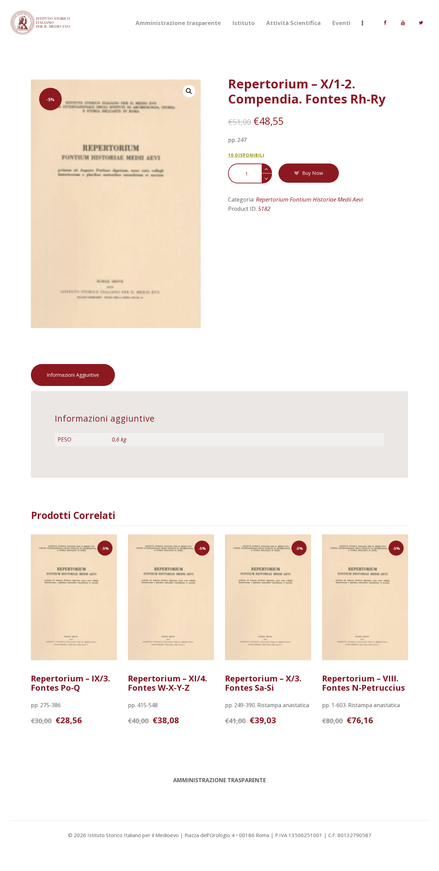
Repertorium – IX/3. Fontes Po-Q (70, 683)
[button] (189, 91)
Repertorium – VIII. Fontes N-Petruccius (363, 683)
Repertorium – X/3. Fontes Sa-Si (263, 683)
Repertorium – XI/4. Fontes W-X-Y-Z (167, 683)
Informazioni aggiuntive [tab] (73, 375)
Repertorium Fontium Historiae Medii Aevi (309, 199)
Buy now (312, 173)
